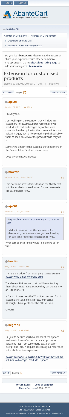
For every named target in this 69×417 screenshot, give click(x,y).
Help (21, 406)
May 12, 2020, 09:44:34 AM (17, 330)
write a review (33, 66)
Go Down (8, 92)
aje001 (12, 102)
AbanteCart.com (28, 388)
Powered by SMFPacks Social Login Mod (45, 413)
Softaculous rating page (43, 62)
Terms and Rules (32, 406)
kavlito (13, 261)
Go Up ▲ (46, 406)
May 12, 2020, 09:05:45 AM (17, 266)
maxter (13, 172)
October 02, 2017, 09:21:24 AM (18, 177)
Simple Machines (43, 410)
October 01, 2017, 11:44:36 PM (18, 107)
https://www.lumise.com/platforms (24, 276)
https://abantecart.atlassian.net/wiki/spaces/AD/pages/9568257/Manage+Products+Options (34, 358)
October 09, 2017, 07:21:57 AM (18, 211)
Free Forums (21, 413)
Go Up (6, 373)
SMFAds (9, 413)
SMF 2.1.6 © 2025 (26, 410)
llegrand (14, 325)
